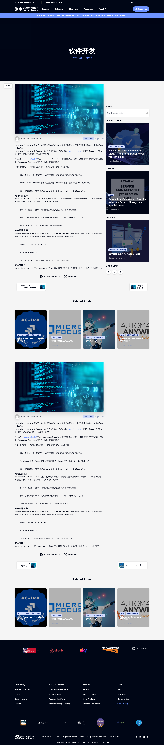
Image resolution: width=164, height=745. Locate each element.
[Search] (146, 2)
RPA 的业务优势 (92, 341)
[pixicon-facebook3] (136, 737)
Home (74, 58)
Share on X (72, 276)
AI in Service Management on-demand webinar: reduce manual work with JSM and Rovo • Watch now (82, 15)
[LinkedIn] (139, 2)
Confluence (77, 151)
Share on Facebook (52, 276)
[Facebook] (132, 2)
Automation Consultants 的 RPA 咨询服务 (131, 340)
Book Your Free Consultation (26, 2)
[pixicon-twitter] (140, 737)
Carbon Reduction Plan (53, 2)
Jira (69, 151)
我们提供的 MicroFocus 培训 (62, 341)
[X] (136, 2)
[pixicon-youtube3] (147, 737)
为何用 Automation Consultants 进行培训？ (30, 340)
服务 (81, 58)
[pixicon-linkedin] (144, 737)
